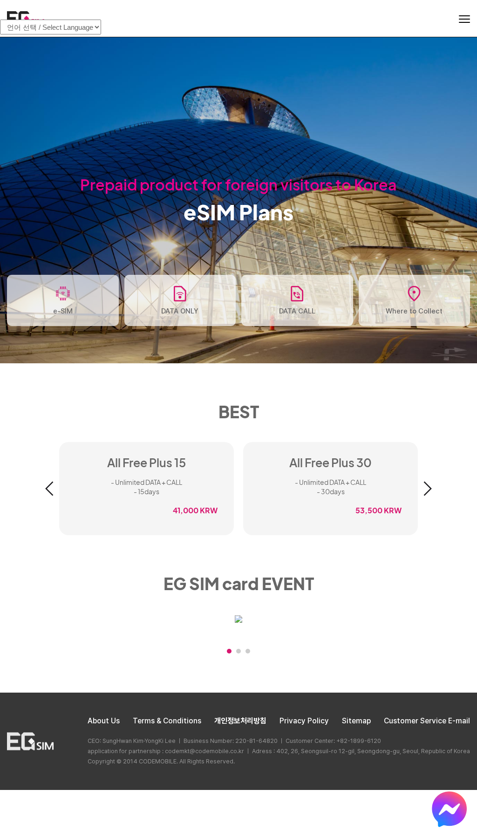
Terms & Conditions (167, 720)
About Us (104, 720)
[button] (49, 488)
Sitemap (356, 720)
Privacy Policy (304, 720)
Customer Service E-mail (427, 720)
